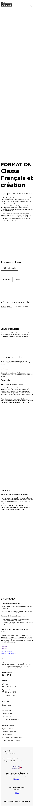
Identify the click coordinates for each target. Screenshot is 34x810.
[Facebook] (3, 675)
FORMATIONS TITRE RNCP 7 (17, 787)
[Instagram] (6, 675)
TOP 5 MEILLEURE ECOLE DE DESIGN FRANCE (17, 801)
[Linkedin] (8, 675)
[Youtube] (11, 675)
